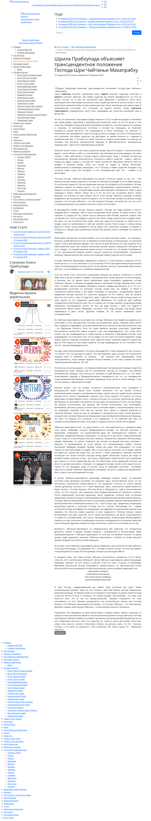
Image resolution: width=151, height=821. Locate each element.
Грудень (21, 191)
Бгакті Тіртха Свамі (25, 83)
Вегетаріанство (20, 148)
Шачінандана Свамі (26, 117)
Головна (35, 5)
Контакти (96, 5)
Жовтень (21, 185)
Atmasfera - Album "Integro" (27, 412)
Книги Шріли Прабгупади (25, 134)
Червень (21, 174)
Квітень (20, 168)
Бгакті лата (18, 222)
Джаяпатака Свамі (25, 97)
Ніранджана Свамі (25, 103)
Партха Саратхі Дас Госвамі (29, 106)
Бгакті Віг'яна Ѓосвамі (27, 78)
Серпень (21, 179)
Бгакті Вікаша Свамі (26, 81)
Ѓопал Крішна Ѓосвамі (27, 89)
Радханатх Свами (25, 112)
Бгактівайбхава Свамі (27, 86)
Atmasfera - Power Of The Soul (28, 487)
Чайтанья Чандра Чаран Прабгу (32, 114)
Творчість (18, 140)
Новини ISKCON (24, 49)
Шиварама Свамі (25, 120)
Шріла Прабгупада (22, 66)
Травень (21, 171)
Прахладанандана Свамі (28, 109)
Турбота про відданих (23, 145)
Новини (17, 47)
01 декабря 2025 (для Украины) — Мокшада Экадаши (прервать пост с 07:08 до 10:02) (97, 27)
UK (105, 1)
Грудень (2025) (24, 157)
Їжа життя (18, 216)
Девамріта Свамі (24, 95)
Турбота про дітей (21, 143)
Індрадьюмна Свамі (26, 100)
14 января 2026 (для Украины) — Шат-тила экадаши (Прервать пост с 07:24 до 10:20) (97, 24)
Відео (19, 69)
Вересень (21, 182)
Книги (16, 137)
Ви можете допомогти (64, 5)
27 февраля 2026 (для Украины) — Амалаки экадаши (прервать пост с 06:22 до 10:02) (97, 18)
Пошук (137, 32)
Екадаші (17, 196)
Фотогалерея (19, 202)
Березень (21, 165)
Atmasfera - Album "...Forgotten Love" (30, 450)
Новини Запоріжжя (26, 52)
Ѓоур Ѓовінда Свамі (25, 92)
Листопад (21, 188)
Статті (16, 210)
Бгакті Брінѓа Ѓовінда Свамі (29, 75)
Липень (20, 177)
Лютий (20, 162)
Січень (20, 160)
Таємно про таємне (22, 123)
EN (105, 7)
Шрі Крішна (18, 55)
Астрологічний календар (24, 154)
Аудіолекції (18, 208)
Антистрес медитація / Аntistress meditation (32, 336)
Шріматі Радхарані (22, 58)
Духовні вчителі (20, 72)
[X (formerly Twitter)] (140, 81)
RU (105, 4)
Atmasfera (16, 336)
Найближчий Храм (83, 5)
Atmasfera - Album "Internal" (27, 374)
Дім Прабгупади (20, 219)
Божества (17, 126)
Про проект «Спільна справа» (27, 199)
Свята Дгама (19, 129)
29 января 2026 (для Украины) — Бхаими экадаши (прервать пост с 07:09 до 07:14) (96, 21)
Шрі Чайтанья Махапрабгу (25, 61)
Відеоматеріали (20, 205)
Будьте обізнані (46, 5)
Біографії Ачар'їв (21, 64)
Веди (15, 131)
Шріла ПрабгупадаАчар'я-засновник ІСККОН (31, 41)
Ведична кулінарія (21, 151)
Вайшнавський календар (24, 193)
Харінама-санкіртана (23, 213)
